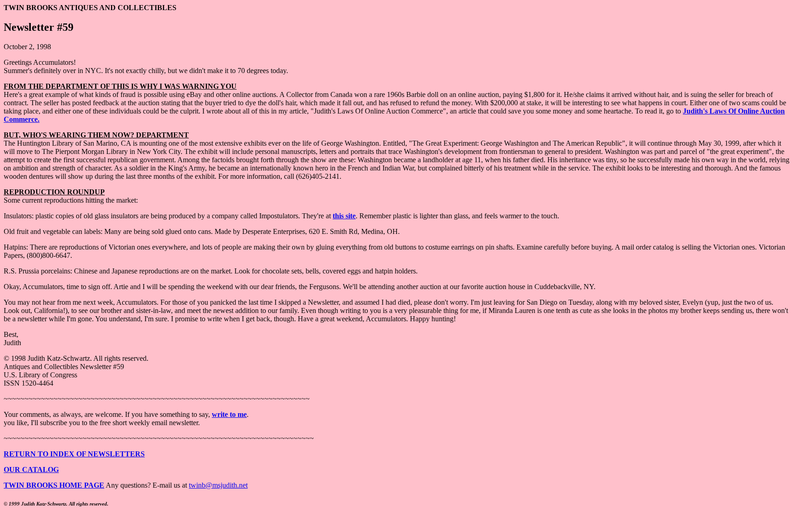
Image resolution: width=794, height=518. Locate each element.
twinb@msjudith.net (218, 485)
